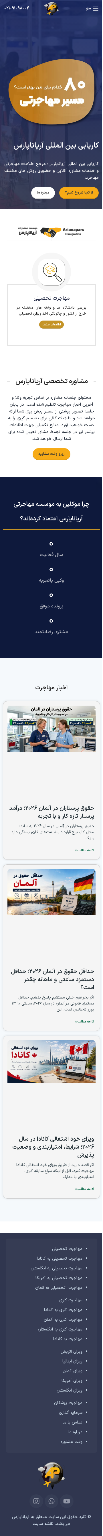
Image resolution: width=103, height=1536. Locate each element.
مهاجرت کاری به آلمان (63, 1319)
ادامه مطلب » (84, 850)
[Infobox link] (16, 8)
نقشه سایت (43, 1524)
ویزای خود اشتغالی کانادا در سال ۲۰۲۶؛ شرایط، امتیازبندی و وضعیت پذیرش (53, 1147)
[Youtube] (67, 1501)
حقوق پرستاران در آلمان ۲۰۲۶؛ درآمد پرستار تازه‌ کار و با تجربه (51, 812)
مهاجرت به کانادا (67, 1339)
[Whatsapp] (51, 1501)
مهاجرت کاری (70, 1300)
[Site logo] (51, 8)
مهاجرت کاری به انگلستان (60, 1329)
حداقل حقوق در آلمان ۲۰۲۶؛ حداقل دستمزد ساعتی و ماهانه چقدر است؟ (52, 979)
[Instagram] (36, 1501)
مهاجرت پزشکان (68, 1403)
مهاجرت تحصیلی (67, 1249)
